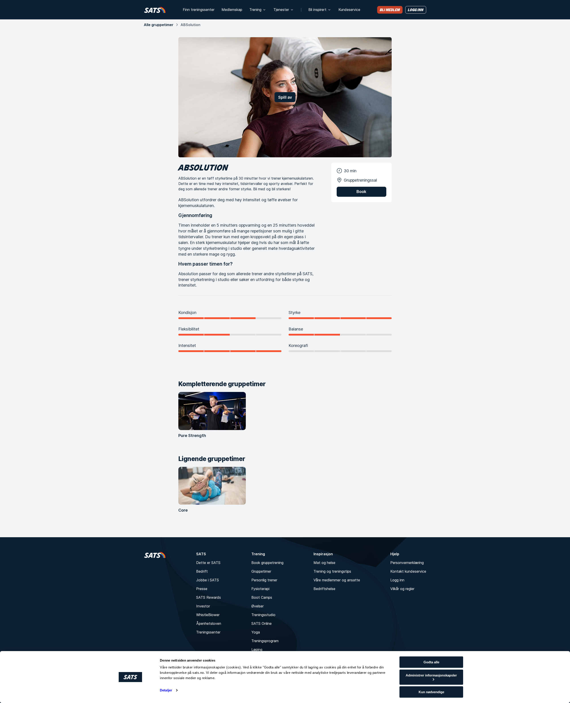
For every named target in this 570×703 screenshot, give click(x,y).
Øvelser (257, 606)
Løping (256, 649)
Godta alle (431, 662)
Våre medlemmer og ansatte (337, 580)
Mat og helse (324, 562)
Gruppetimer (261, 571)
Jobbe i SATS (207, 580)
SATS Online (261, 623)
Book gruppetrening (267, 562)
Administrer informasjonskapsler (431, 675)
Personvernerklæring (407, 562)
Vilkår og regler (402, 588)
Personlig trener (264, 580)
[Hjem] (155, 9)
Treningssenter (208, 632)
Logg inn (397, 580)
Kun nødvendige (431, 692)
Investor (203, 606)
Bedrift (202, 571)
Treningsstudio (263, 615)
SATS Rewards (208, 597)
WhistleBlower (208, 615)
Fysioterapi (260, 588)
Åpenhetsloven (208, 623)
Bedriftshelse (324, 588)
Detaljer (166, 690)
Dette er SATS (208, 562)
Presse (201, 588)
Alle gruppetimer (158, 25)
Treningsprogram (265, 641)
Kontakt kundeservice (408, 571)
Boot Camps (261, 597)
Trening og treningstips (332, 571)
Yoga (255, 632)
